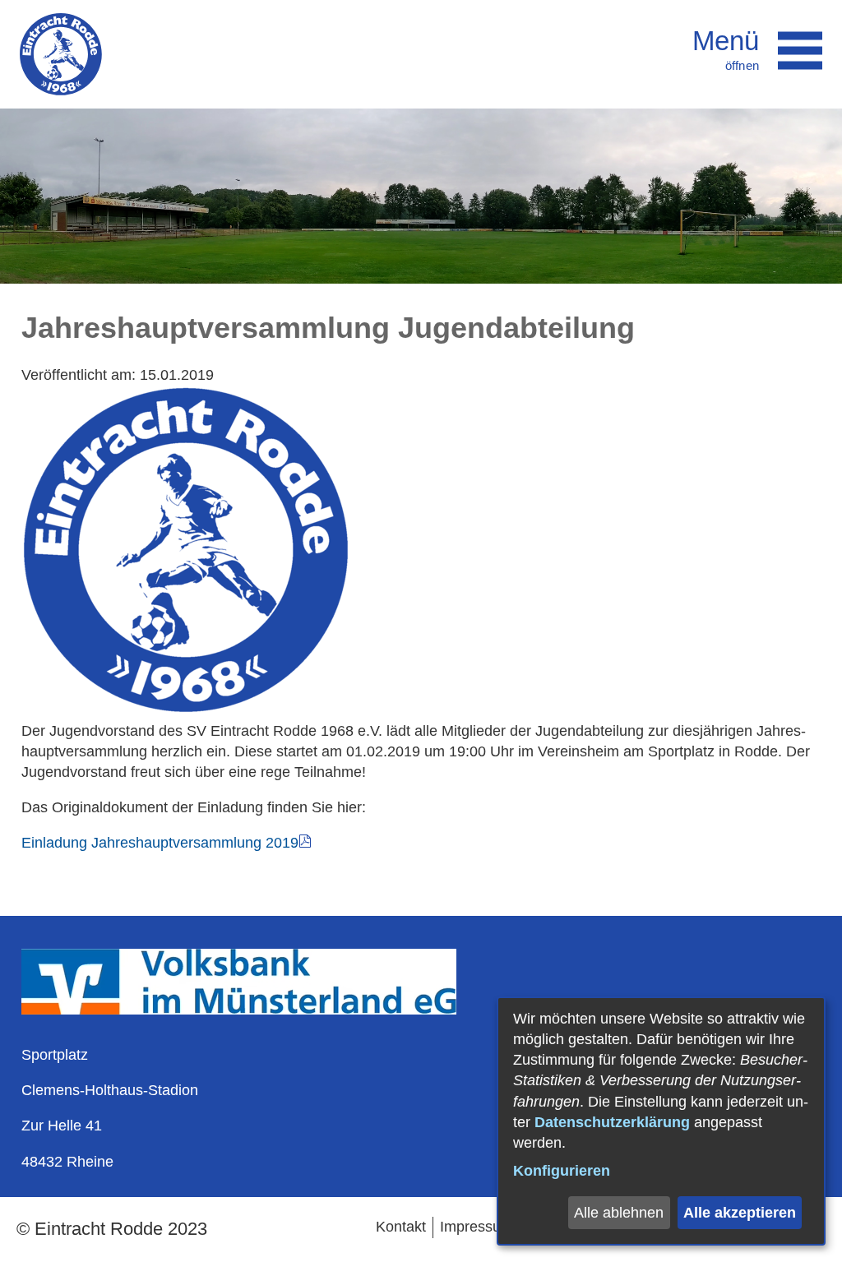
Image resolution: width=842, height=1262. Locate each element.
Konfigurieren (561, 1171)
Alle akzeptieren (739, 1212)
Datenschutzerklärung (612, 1122)
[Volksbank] (238, 1009)
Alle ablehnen (619, 1212)
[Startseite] (61, 54)
